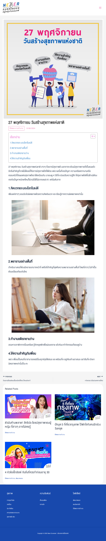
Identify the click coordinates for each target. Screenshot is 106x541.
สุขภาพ (10, 493)
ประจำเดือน (10, 508)
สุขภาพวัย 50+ (11, 516)
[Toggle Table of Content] (91, 136)
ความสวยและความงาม (13, 512)
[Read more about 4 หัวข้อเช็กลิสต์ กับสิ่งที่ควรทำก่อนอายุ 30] (28, 455)
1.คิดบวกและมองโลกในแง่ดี (21, 143)
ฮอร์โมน (9, 504)
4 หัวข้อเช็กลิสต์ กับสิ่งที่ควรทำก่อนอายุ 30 (27, 472)
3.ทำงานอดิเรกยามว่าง (19, 153)
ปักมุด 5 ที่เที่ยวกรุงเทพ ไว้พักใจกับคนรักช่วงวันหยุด (78, 426)
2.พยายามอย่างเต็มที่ (19, 148)
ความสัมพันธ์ (45, 493)
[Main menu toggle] (100, 8)
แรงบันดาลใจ (76, 504)
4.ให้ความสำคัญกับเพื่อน (20, 158)
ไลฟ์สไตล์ (76, 493)
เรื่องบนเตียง (43, 500)
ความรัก (42, 504)
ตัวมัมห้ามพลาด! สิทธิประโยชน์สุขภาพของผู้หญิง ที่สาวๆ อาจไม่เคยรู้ (28, 424)
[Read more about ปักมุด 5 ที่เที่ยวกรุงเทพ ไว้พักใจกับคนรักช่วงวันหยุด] (78, 407)
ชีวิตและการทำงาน (16, 128)
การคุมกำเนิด (10, 500)
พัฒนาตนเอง (19, 478)
